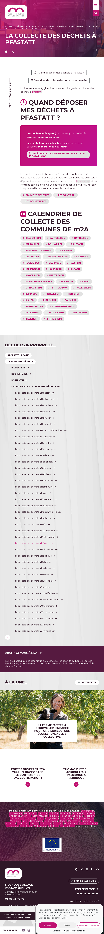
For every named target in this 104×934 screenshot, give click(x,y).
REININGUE (31, 294)
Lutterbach (66, 818)
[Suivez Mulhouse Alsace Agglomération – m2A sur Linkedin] (92, 869)
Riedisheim (23, 823)
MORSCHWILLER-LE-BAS (38, 281)
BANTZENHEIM (57, 238)
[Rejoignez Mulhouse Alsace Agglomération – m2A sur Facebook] (76, 869)
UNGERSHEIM (32, 312)
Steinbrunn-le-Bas (88, 823)
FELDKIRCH (82, 256)
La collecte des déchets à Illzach (31, 493)
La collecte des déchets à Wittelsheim (34, 612)
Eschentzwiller (40, 816)
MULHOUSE (67, 281)
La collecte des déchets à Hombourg (34, 487)
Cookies (56, 931)
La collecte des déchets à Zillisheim (33, 625)
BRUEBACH (77, 244)
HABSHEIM (75, 263)
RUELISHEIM (49, 300)
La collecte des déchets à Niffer (31, 524)
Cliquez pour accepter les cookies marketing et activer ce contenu (17, 915)
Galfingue (77, 816)
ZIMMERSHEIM (54, 319)
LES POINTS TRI (66, 195)
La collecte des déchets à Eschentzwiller (35, 449)
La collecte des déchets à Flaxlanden (34, 462)
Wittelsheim (26, 826)
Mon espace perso (85, 881)
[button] (96, 5)
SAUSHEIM (70, 300)
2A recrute (86, 893)
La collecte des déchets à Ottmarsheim (35, 531)
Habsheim (89, 816)
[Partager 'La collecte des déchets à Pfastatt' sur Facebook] (6, 51)
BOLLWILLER (55, 244)
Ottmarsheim (35, 821)
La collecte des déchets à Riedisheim (33, 568)
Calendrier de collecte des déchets (33, 386)
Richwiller (10, 823)
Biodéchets (18, 368)
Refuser (67, 925)
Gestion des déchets (52, 26)
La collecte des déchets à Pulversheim (34, 549)
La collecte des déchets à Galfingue (33, 468)
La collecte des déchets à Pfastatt (32, 543)
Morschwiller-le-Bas (83, 818)
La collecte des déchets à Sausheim (33, 587)
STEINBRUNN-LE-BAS (63, 306)
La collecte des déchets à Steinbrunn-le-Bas (37, 599)
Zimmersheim (67, 826)
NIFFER (85, 281)
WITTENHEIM (80, 312)
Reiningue (88, 821)
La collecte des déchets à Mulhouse (33, 518)
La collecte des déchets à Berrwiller (33, 411)
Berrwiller (43, 813)
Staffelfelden (71, 823)
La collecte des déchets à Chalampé (33, 436)
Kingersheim (52, 818)
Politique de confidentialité (73, 931)
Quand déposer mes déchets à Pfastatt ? (60, 72)
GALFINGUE (54, 263)
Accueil (9, 26)
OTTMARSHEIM (33, 288)
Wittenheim (40, 826)
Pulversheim (74, 821)
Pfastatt (37, 91)
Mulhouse (15, 821)
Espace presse (85, 889)
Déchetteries (19, 374)
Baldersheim (87, 811)
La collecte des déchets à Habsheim (33, 474)
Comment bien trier (37, 195)
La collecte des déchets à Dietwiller (33, 443)
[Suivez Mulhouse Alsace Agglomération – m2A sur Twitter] (82, 869)
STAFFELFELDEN (34, 306)
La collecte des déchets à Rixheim (32, 574)
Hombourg (30, 818)
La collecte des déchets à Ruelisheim (34, 581)
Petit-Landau (51, 821)
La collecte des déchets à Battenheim (34, 405)
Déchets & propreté (27, 26)
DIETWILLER (32, 256)
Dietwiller (26, 816)
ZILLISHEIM (31, 319)
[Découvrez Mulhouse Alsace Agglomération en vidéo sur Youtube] (97, 869)
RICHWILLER (52, 294)
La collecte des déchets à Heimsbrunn (34, 480)
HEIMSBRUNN (32, 269)
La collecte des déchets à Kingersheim (34, 499)
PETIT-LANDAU (59, 288)
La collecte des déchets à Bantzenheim (35, 399)
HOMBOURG (55, 269)
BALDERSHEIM (33, 238)
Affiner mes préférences (89, 925)
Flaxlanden (66, 816)
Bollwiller (54, 813)
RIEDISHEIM (74, 294)
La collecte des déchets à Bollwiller (33, 418)
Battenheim (30, 813)
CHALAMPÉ (66, 250)
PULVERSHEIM (83, 288)
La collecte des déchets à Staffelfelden (35, 593)
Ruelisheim (46, 823)
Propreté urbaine (18, 355)
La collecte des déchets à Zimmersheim (35, 631)
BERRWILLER (32, 244)
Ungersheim (12, 826)
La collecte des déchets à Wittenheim (34, 618)
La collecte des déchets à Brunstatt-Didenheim (39, 430)
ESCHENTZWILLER (57, 256)
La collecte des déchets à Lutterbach (34, 506)
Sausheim (58, 823)
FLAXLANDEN (32, 263)
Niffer (25, 821)
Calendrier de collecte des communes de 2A (60, 80)
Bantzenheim (16, 813)
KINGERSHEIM (32, 275)
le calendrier (83, 181)
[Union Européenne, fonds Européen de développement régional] (52, 851)
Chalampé (14, 816)
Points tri (17, 380)
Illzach (40, 818)
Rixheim (34, 823)
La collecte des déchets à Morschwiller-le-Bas (38, 512)
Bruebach (65, 813)
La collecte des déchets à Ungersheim (34, 606)
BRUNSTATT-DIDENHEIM (38, 250)
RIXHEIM (29, 300)
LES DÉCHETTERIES (35, 201)
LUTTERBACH (56, 275)
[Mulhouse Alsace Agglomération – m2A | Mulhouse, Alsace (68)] (16, 12)
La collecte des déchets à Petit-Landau (35, 537)
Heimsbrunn (17, 818)
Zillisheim (53, 826)
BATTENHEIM (81, 238)
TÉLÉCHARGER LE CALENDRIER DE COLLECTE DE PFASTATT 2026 (57, 154)
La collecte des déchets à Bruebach (33, 424)
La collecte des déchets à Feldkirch (33, 455)
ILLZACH (75, 269)
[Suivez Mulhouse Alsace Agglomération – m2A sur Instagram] (87, 869)
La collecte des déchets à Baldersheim (34, 393)
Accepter (47, 925)
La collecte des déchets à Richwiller (33, 562)
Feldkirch (54, 816)
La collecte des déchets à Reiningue (33, 556)
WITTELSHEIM (56, 312)
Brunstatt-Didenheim (83, 813)
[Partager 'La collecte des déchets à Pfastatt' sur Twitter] (13, 51)
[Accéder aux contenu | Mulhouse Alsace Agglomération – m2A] (97, 51)
